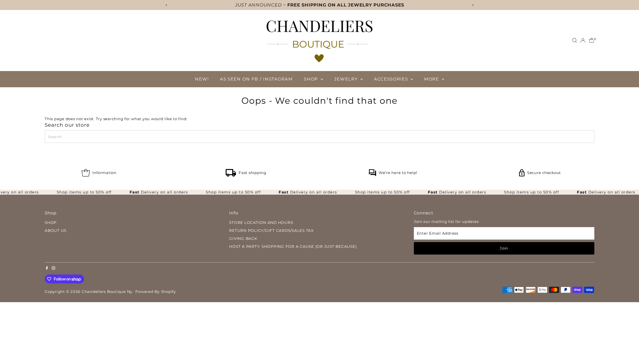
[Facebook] (47, 268)
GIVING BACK (243, 238)
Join (504, 248)
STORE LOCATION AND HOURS (261, 222)
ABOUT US (55, 230)
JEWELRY (346, 79)
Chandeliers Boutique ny (107, 291)
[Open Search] (574, 40)
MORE (432, 79)
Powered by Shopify (155, 291)
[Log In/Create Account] (583, 40)
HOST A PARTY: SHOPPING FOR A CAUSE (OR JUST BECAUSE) (293, 246)
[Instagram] (53, 268)
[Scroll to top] (629, 345)
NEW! (202, 79)
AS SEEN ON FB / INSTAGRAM (256, 79)
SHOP (312, 79)
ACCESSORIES (391, 79)
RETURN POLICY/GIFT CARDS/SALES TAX (271, 230)
